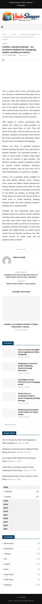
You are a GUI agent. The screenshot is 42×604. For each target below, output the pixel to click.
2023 (5, 508)
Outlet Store (22, 580)
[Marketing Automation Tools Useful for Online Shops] (9, 413)
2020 (5, 518)
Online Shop (22, 574)
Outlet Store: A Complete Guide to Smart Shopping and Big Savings (29, 397)
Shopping (22, 585)
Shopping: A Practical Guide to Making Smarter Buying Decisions (27, 367)
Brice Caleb (12, 55)
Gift (22, 559)
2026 (5, 487)
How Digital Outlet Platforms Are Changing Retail (29, 382)
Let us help (21, 5)
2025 (5, 501)
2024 (5, 504)
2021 (5, 515)
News (22, 569)
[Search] (40, 27)
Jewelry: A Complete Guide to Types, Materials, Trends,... (21, 325)
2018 (5, 525)
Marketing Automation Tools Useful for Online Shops (28, 412)
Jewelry (13, 34)
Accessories (22, 543)
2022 (5, 511)
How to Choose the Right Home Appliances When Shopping (29, 352)
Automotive (22, 549)
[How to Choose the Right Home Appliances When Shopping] (9, 353)
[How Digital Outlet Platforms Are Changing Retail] (9, 383)
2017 (5, 529)
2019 (5, 522)
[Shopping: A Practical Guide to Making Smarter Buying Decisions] (9, 366)
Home (4, 34)
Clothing (22, 554)
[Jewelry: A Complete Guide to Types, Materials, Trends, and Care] (21, 308)
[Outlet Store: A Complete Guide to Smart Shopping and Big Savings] (9, 396)
